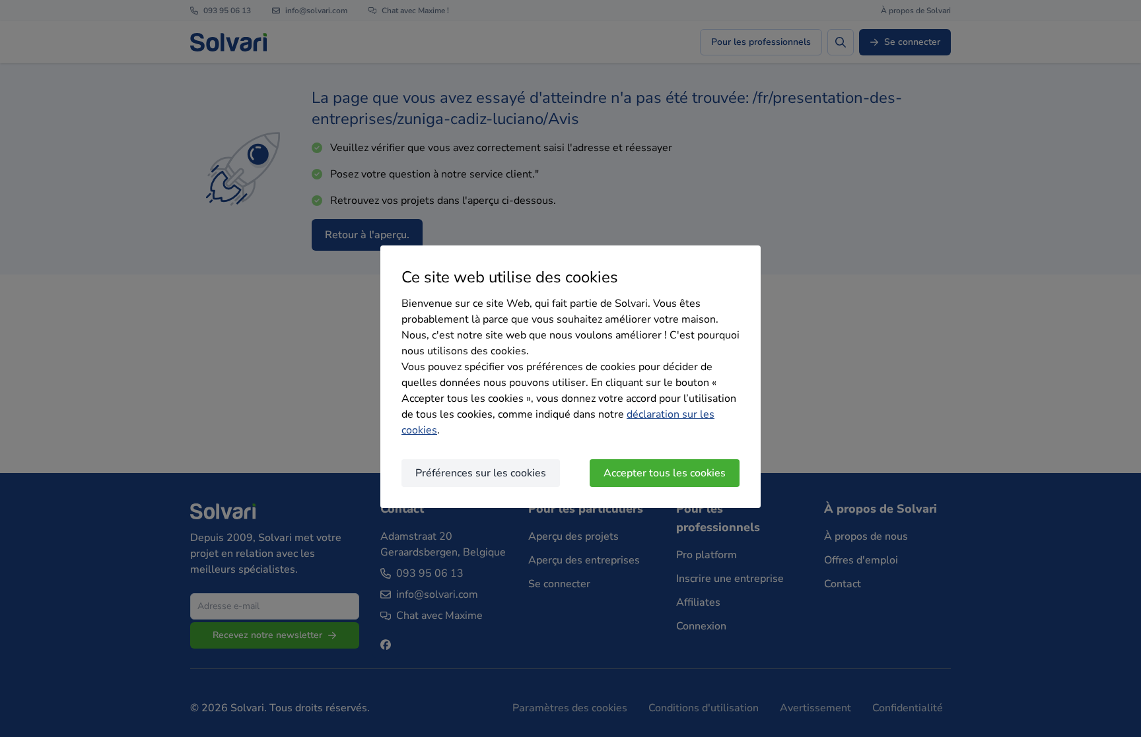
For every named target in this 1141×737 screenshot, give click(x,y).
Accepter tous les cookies (665, 473)
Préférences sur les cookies (480, 473)
